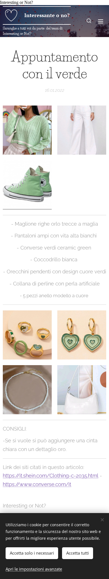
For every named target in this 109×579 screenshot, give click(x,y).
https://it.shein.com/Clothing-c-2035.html (50, 476)
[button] (89, 21)
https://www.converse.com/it (37, 484)
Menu (100, 21)
